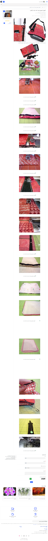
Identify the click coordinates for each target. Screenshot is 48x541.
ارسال (31, 482)
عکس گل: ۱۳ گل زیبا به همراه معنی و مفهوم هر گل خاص (10, 499)
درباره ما (20, 526)
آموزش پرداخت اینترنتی (43, 526)
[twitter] (21, 536)
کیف (36, 15)
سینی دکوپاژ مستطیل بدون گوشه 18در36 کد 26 (7, 19)
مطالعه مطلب (39, 499)
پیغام (44, 470)
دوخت (35, 15)
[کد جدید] (31, 479)
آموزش (42, 15)
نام (45, 456)
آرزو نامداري (41, 13)
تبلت (38, 15)
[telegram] (28, 536)
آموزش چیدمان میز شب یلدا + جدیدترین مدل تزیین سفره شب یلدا (39, 498)
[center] (1, 4)
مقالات (42, 7)
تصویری (33, 15)
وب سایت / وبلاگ (43, 466)
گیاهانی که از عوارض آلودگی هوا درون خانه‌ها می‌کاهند (25, 498)
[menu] (47, 1)
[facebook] (24, 536)
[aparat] (19, 536)
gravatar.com (13, 458)
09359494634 (42, 530)
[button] (4, 23)
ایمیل (44, 461)
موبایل (40, 15)
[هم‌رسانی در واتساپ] (45, 17)
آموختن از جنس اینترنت (41, 12)
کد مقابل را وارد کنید (42, 476)
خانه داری (42, 14)
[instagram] (26, 536)
